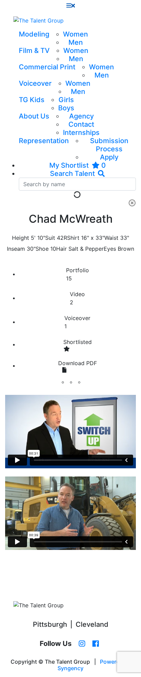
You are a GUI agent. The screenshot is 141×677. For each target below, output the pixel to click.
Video (77, 298)
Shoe (42, 248)
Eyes (110, 248)
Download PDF (77, 363)
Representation (44, 141)
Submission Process (109, 145)
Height (20, 237)
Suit (50, 237)
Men (75, 42)
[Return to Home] (38, 20)
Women (75, 34)
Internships (81, 132)
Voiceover (35, 83)
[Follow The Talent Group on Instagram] (82, 644)
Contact (81, 124)
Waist (111, 237)
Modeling (34, 34)
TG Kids (31, 100)
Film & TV (34, 50)
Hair (61, 248)
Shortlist (77, 341)
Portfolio (77, 274)
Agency (81, 116)
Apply (109, 157)
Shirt (73, 237)
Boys (66, 108)
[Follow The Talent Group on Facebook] (95, 644)
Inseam (16, 248)
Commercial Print (47, 67)
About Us (34, 116)
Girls (66, 100)
